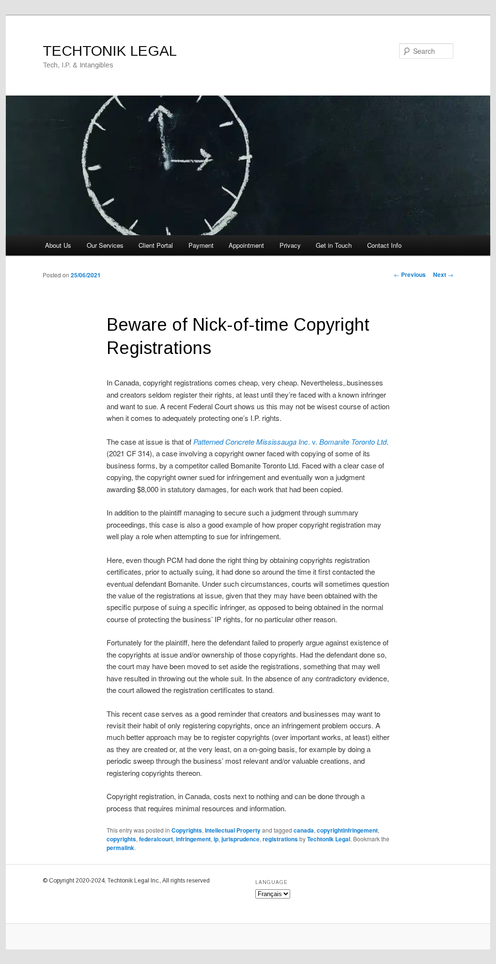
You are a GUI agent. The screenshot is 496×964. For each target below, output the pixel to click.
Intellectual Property (233, 830)
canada (304, 830)
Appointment (246, 245)
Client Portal (156, 245)
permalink (120, 847)
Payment (201, 245)
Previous (410, 274)
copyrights (121, 839)
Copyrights (186, 830)
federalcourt (156, 839)
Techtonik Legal (328, 839)
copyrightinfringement (347, 830)
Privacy (290, 245)
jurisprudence (240, 839)
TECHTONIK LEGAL (110, 51)
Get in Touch (334, 245)
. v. (290, 441)
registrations (280, 839)
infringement (193, 839)
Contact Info (384, 245)
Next (443, 274)
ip (216, 839)
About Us (58, 245)
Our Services (105, 245)
